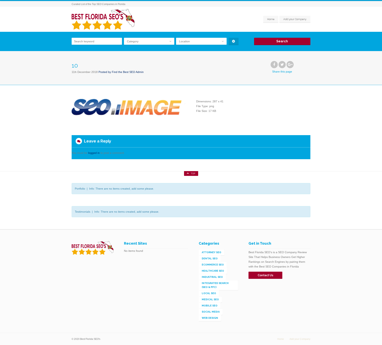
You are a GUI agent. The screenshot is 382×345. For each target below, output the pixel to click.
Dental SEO (210, 258)
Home (270, 19)
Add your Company (294, 19)
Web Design (210, 318)
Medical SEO (210, 299)
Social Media (211, 311)
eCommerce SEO (213, 264)
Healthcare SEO (213, 270)
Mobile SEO (209, 305)
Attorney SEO (211, 252)
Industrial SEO (212, 277)
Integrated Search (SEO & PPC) (215, 285)
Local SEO (209, 293)
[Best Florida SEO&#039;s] (103, 19)
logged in (94, 152)
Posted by (121, 72)
